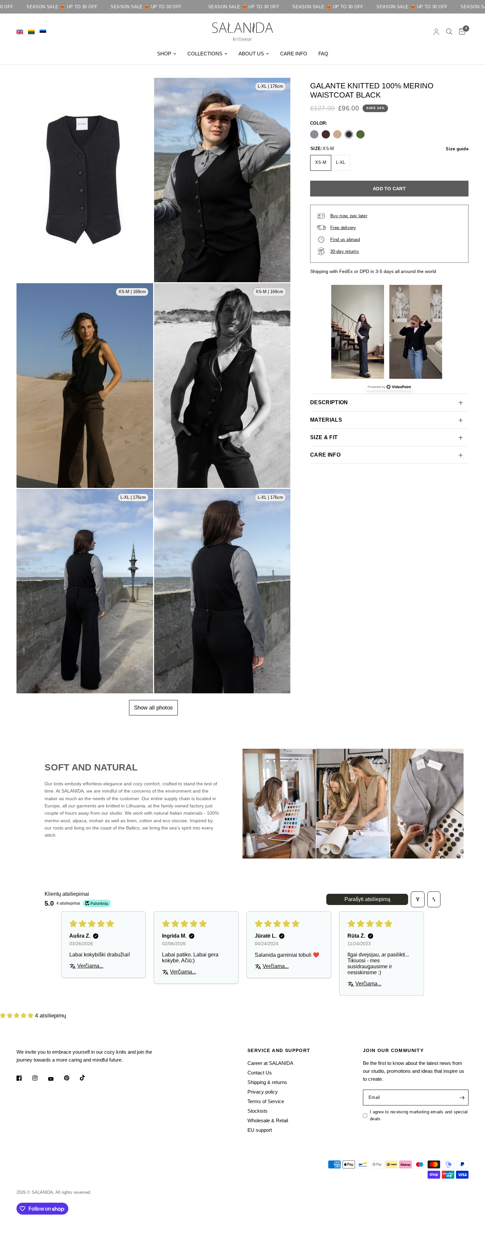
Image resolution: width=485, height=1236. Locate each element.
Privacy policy (262, 1092)
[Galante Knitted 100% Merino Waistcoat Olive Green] (360, 134)
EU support (259, 1130)
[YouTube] (55, 1079)
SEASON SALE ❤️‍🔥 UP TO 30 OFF (106, 7)
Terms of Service (265, 1101)
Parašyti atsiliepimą (367, 899)
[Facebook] (23, 1078)
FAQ (323, 53)
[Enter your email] (462, 1097)
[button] (17, 1015)
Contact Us (259, 1072)
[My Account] (436, 31)
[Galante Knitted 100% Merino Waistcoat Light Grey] (314, 134)
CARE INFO (293, 53)
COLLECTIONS (204, 53)
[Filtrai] (418, 899)
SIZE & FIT (324, 437)
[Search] (449, 31)
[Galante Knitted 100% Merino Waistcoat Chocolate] (326, 134)
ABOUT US (251, 53)
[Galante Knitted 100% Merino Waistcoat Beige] (337, 134)
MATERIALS (326, 420)
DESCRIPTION (329, 402)
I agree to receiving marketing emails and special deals (419, 1115)
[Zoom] (142, 102)
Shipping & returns (267, 1082)
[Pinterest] (71, 1078)
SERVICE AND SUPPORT (278, 1050)
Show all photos (153, 708)
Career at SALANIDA (270, 1063)
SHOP (164, 53)
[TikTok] (87, 1077)
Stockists (257, 1111)
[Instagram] (39, 1078)
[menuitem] (166, 53)
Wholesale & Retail (267, 1120)
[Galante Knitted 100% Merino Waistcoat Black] (349, 134)
